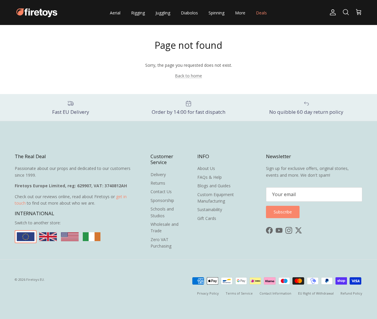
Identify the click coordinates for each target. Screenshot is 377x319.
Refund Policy (351, 293)
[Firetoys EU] (37, 12)
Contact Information (275, 293)
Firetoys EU (35, 279)
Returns (158, 183)
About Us (206, 168)
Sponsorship (162, 200)
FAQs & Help (209, 177)
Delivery (158, 174)
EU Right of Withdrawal (316, 293)
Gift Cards (206, 218)
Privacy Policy (208, 293)
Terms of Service (239, 293)
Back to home (188, 76)
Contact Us (161, 191)
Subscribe (283, 212)
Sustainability (209, 209)
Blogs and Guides (214, 185)
